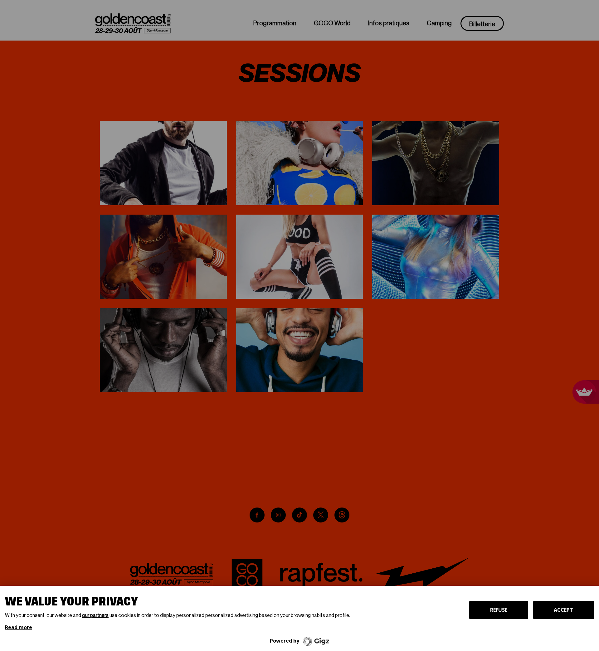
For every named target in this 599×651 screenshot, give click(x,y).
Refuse (498, 609)
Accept (563, 609)
